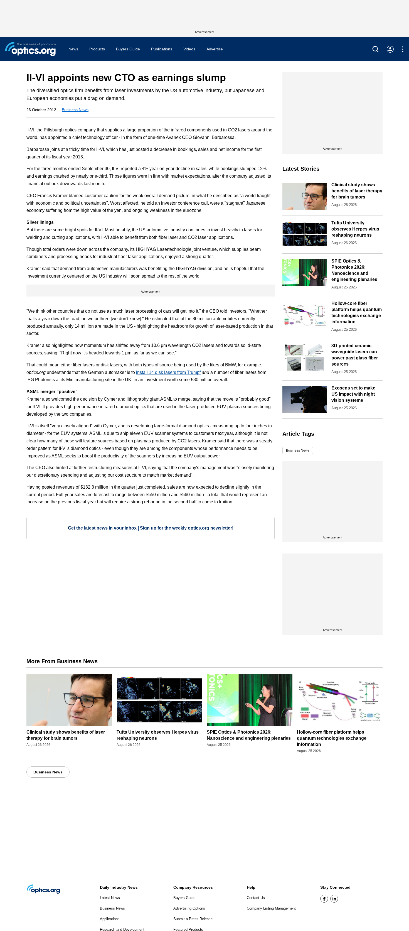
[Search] (375, 49)
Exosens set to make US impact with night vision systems (353, 394)
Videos (189, 49)
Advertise (214, 49)
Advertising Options (189, 908)
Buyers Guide (128, 49)
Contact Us (256, 898)
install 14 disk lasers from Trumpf (168, 372)
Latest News (110, 898)
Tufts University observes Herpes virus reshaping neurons (355, 228)
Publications (161, 49)
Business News (75, 109)
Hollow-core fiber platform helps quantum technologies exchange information (331, 738)
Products (97, 49)
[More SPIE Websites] (403, 49)
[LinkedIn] (334, 899)
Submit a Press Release (193, 919)
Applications (110, 919)
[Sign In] (390, 49)
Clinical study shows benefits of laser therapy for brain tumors (356, 190)
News (73, 49)
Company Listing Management (271, 908)
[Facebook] (324, 899)
